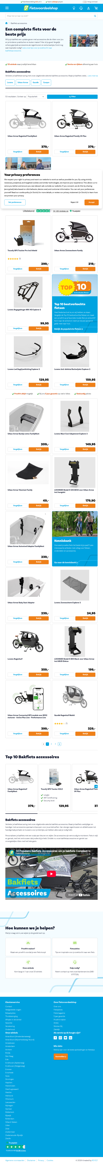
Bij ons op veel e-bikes (54, 394)
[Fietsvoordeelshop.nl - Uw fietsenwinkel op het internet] (40, 8)
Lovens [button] (10, 82)
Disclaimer (31, 1160)
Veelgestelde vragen (13, 1010)
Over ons (57, 1006)
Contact (8, 1006)
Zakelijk (57, 1029)
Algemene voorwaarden (14, 1160)
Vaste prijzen (55, 2)
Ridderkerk (9, 1112)
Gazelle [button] (36, 82)
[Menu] (7, 8)
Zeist (7, 1128)
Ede (6, 1059)
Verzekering (10, 1026)
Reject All (74, 202)
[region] (51, 189)
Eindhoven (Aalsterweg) (14, 1063)
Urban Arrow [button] (23, 82)
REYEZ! (95, 1160)
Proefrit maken (60, 1019)
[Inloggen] (88, 8)
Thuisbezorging (11, 1016)
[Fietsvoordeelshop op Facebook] (55, 1037)
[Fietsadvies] (74, 8)
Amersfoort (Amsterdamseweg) (17, 1036)
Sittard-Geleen (11, 1122)
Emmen (8, 1069)
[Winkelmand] (96, 8)
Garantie (8, 1023)
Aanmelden (60, 1056)
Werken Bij (58, 1026)
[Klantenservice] (81, 8)
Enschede (9, 1073)
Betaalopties (10, 1013)
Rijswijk (8, 1115)
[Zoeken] (95, 16)
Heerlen (8, 1092)
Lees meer (92, 76)
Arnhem (8, 1049)
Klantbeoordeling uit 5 (31, 2)
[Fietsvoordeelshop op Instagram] (60, 1037)
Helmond (9, 1095)
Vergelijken (17, 152)
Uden (7, 1125)
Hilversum (9, 1099)
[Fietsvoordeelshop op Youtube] (65, 1037)
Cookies (50, 1160)
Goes (7, 1076)
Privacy (41, 1160)
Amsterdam (10, 1046)
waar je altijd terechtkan (22, 64)
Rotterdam (9, 1119)
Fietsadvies (58, 1010)
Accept (92, 202)
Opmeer (8, 1109)
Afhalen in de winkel (13, 1019)
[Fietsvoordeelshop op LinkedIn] (70, 1037)
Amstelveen (10, 1043)
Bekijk (38, 152)
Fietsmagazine (59, 1013)
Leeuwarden (10, 1102)
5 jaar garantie (59, 1016)
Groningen (9, 1079)
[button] (96, 786)
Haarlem (8, 1082)
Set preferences (14, 202)
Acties (56, 1023)
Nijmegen (9, 1105)
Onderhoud (10, 1029)
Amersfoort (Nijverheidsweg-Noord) (19, 1040)
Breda (7, 1053)
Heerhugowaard (11, 1089)
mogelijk (23, 394)
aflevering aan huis (82, 64)
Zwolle (8, 1138)
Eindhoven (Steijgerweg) (15, 1066)
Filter (73, 96)
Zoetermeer (10, 1132)
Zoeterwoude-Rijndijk (14, 1135)
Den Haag (9, 1056)
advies (84, 394)
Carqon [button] (46, 82)
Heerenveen (10, 1086)
